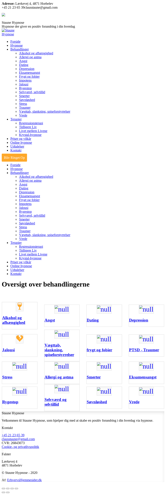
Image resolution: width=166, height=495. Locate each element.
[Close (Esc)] (3, 488)
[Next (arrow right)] (8, 492)
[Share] (8, 488)
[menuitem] (15, 41)
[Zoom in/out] (16, 488)
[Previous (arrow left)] (3, 492)
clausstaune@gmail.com (18, 439)
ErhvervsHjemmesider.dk (24, 480)
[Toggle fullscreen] (12, 488)
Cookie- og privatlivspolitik (20, 447)
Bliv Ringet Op (14, 157)
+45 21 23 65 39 (13, 435)
